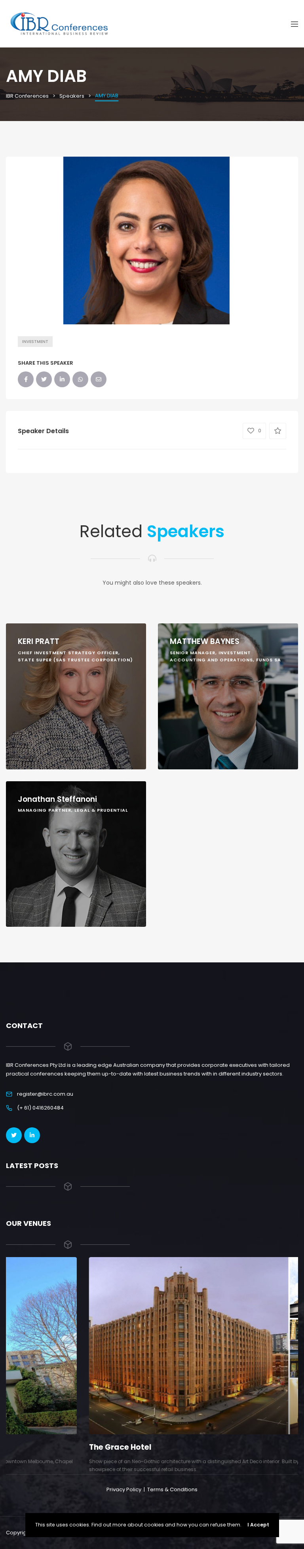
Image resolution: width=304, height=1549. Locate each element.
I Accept (258, 1524)
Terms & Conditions (172, 1489)
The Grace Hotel (37, 1447)
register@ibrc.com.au (45, 1094)
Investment (35, 341)
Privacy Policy (123, 1489)
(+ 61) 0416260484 (40, 1108)
